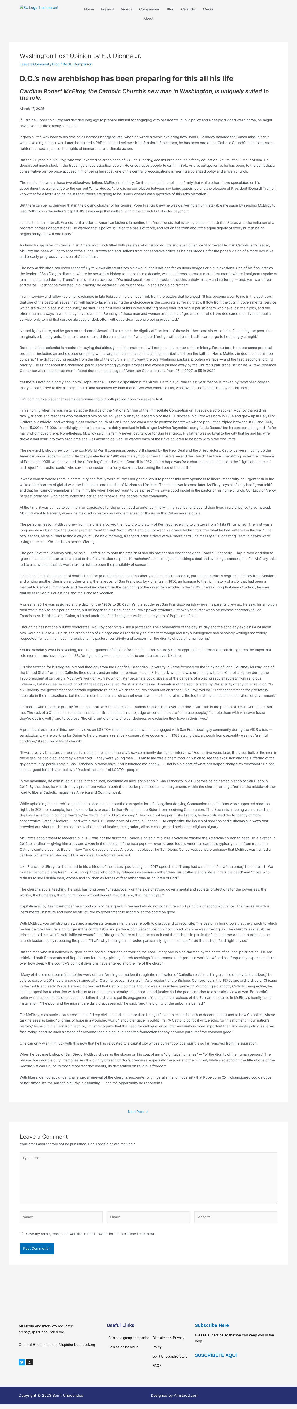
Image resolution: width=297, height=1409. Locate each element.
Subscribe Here (212, 1325)
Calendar (188, 9)
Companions (149, 9)
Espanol (107, 9)
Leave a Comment (34, 64)
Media (208, 9)
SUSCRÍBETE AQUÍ (216, 1355)
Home (89, 9)
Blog (170, 9)
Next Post (138, 1111)
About (148, 18)
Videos (126, 9)
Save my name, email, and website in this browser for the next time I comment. (90, 1234)
